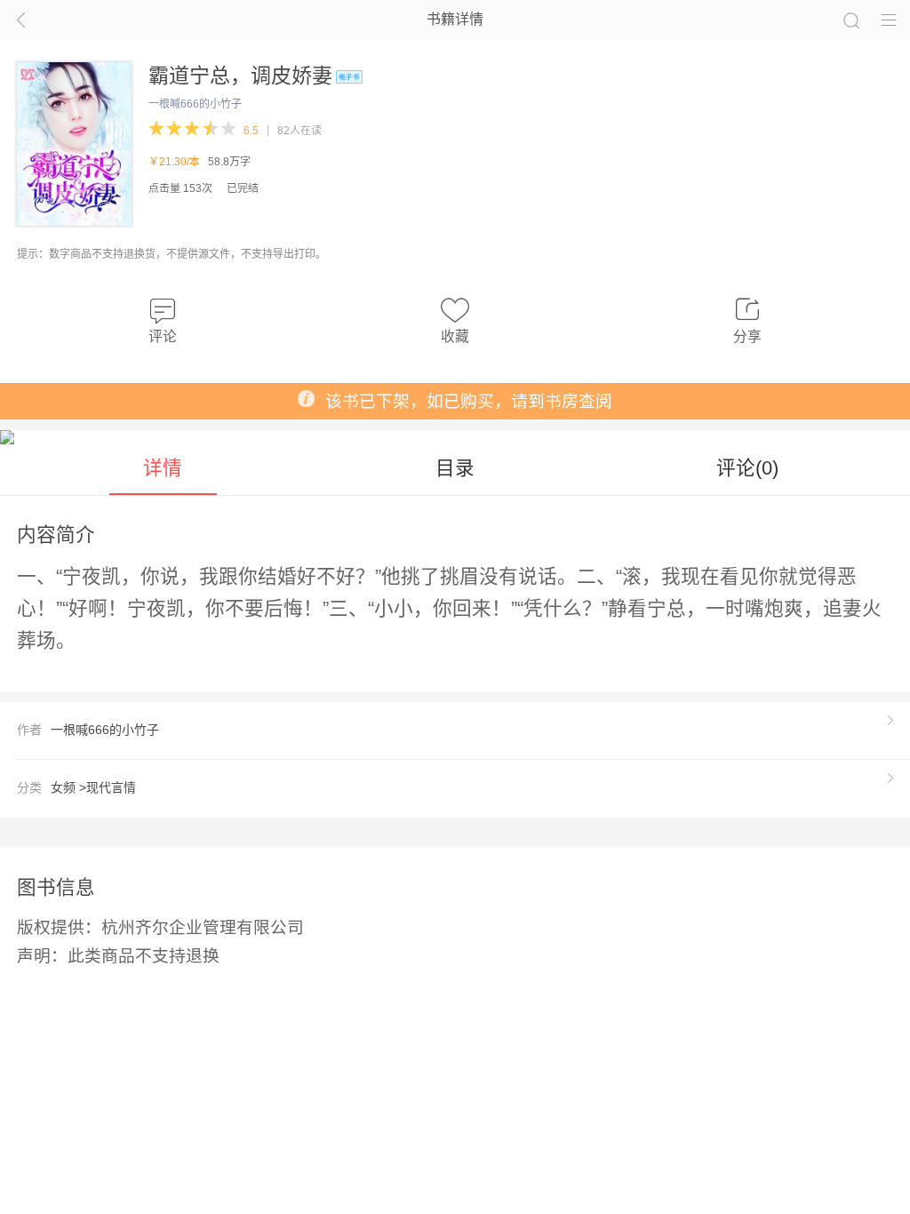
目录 (455, 468)
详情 (162, 468)
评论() (747, 468)
